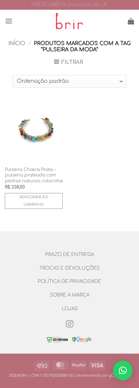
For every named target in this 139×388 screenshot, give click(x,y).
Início (16, 43)
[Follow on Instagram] (69, 324)
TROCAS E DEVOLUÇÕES (69, 268)
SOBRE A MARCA (70, 294)
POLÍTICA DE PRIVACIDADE (69, 281)
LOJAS (70, 308)
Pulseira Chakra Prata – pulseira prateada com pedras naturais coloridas (34, 175)
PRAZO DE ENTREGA (69, 254)
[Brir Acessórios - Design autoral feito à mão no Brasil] (69, 21)
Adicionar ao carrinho (33, 201)
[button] (9, 21)
